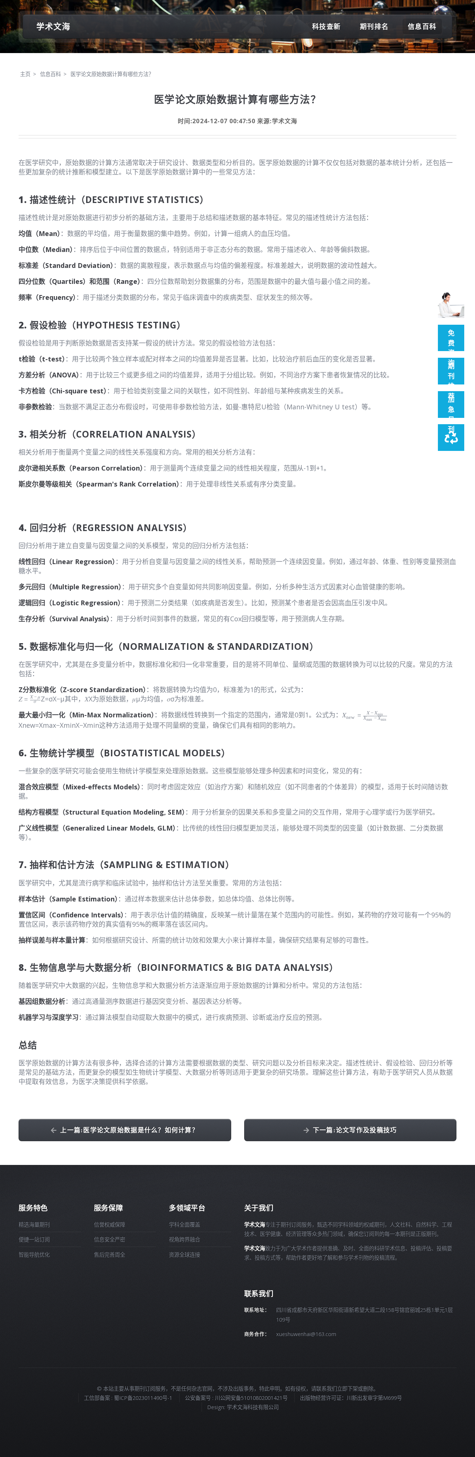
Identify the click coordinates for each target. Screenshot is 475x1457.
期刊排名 (374, 26)
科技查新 (326, 26)
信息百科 (422, 26)
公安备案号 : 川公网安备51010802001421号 (236, 1397)
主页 (25, 74)
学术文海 (53, 26)
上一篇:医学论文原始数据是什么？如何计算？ (129, 1130)
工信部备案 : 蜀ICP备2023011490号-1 (128, 1397)
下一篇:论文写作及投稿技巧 (355, 1130)
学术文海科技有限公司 (253, 1407)
